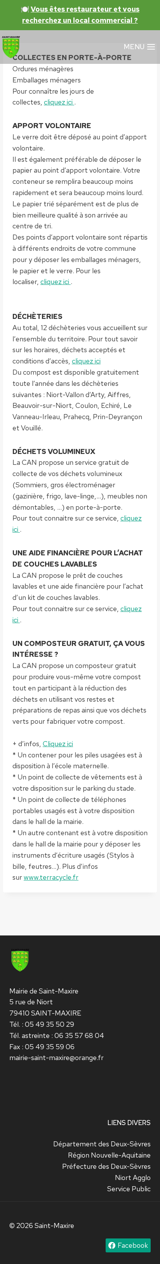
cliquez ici (59, 102)
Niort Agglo (133, 1177)
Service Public (129, 1188)
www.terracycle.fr (51, 877)
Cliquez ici (58, 743)
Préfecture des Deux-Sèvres (106, 1166)
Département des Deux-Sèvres (102, 1143)
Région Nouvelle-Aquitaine (109, 1155)
